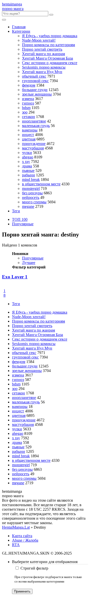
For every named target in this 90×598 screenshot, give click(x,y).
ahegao (27, 157)
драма (27, 166)
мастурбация (33, 148)
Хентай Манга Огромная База (47, 58)
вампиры (30, 130)
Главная (19, 27)
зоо (25, 112)
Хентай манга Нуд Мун (42, 72)
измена (28, 99)
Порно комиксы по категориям (48, 45)
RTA (16, 545)
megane (28, 206)
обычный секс (34, 76)
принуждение (34, 143)
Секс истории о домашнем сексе (49, 63)
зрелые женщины (37, 94)
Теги (16, 211)
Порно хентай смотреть (42, 49)
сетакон (28, 117)
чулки (27, 152)
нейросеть (30, 197)
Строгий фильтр (34, 568)
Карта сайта (22, 536)
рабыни (28, 175)
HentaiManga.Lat (16, 527)
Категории (21, 31)
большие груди (35, 90)
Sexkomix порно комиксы (44, 67)
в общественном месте (41, 184)
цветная (29, 139)
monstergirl (31, 188)
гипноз (28, 103)
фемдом (28, 85)
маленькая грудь (36, 125)
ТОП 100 (20, 219)
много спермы (34, 202)
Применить (22, 591)
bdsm (26, 108)
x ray (26, 161)
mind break (31, 179)
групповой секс (35, 81)
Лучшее (28, 262)
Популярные (23, 224)
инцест (28, 134)
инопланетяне (34, 121)
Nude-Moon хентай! (39, 40)
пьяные (28, 170)
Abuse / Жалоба (25, 540)
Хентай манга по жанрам (43, 54)
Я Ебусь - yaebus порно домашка (49, 36)
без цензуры (32, 193)
